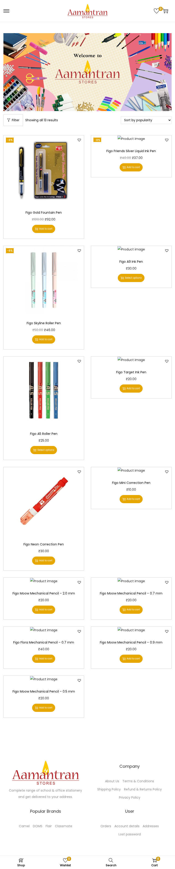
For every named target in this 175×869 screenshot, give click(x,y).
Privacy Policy (129, 797)
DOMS (37, 826)
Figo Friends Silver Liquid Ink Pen (131, 151)
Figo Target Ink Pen (131, 372)
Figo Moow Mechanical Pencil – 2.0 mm (44, 593)
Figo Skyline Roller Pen (44, 323)
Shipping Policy (109, 789)
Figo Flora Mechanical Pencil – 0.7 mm (43, 642)
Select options (133, 278)
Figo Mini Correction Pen (131, 482)
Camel (24, 826)
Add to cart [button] (45, 228)
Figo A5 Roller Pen (43, 433)
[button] (79, 139)
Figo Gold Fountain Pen (44, 212)
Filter (15, 120)
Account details (126, 826)
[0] (156, 11)
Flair (49, 826)
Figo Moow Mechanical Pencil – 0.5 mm (44, 691)
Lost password (129, 834)
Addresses (151, 826)
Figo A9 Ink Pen (131, 261)
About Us (112, 781)
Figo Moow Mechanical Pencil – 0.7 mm (131, 593)
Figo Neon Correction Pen (43, 544)
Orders (105, 826)
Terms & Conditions (138, 781)
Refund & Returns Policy (143, 789)
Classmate (63, 826)
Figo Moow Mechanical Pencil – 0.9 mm (131, 642)
